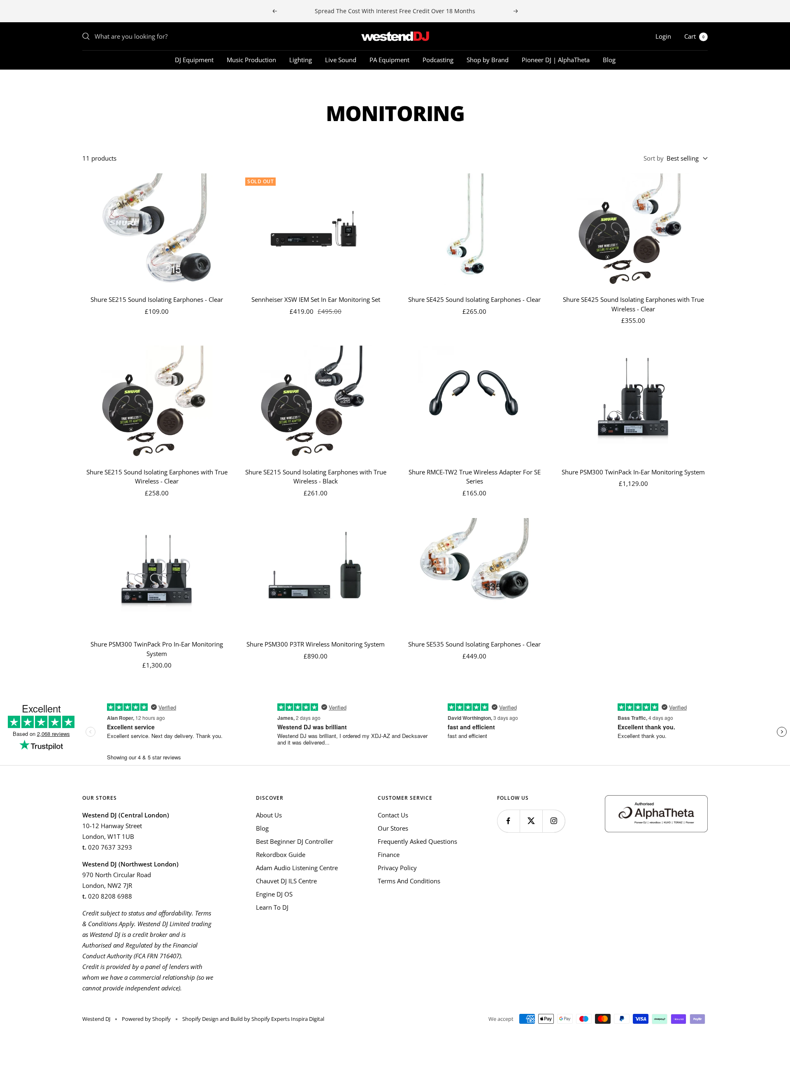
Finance (389, 854)
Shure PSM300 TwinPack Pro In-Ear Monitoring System (157, 649)
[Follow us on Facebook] (508, 821)
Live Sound (340, 60)
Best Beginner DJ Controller (294, 841)
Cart (694, 36)
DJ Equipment (194, 60)
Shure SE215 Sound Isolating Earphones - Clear (157, 299)
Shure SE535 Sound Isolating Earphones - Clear (474, 644)
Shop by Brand (488, 60)
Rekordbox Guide (280, 854)
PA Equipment (389, 60)
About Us (269, 815)
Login (663, 36)
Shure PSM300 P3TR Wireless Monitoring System (315, 644)
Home (90, 84)
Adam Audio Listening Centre (297, 868)
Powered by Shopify (146, 1019)
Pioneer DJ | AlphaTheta (556, 60)
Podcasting (438, 60)
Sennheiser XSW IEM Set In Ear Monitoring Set (315, 299)
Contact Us (393, 815)
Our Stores (393, 828)
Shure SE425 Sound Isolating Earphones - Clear (474, 299)
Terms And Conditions (409, 881)
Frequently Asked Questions (417, 841)
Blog (609, 60)
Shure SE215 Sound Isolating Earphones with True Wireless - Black (315, 477)
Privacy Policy (397, 868)
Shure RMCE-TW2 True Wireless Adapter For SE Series (475, 477)
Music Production (251, 60)
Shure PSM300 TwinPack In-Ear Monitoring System (633, 472)
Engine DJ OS (274, 894)
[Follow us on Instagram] (553, 821)
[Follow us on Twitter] (531, 821)
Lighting (300, 60)
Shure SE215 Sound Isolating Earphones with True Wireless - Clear (157, 477)
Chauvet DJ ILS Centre (286, 881)
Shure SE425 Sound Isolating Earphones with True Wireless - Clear (633, 304)
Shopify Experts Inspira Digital (287, 1019)
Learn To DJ (272, 907)
